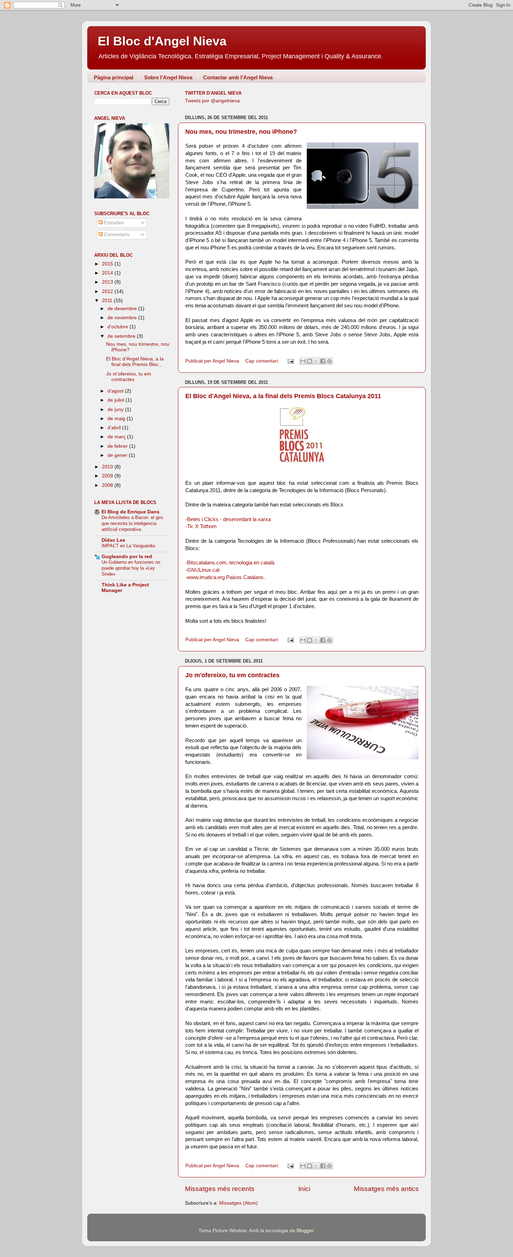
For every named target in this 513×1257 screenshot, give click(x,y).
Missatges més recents (219, 1188)
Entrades (113, 222)
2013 (108, 282)
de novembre (122, 317)
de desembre (122, 308)
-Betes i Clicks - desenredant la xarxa (228, 519)
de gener (118, 455)
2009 (108, 475)
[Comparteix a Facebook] (322, 361)
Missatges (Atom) (238, 1203)
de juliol (116, 400)
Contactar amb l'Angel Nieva (238, 77)
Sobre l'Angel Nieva (168, 77)
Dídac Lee (113, 540)
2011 (108, 300)
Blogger (305, 1230)
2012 (108, 291)
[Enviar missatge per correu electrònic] (290, 361)
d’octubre (118, 326)
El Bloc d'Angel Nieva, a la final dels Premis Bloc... (135, 361)
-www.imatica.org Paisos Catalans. (225, 577)
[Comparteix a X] (316, 361)
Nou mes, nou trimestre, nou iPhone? (241, 131)
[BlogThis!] (309, 361)
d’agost (116, 391)
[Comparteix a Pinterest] (329, 361)
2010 (108, 466)
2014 (108, 273)
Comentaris (116, 234)
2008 (108, 485)
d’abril (114, 427)
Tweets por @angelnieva (212, 100)
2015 (108, 263)
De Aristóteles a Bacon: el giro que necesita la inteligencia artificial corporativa (132, 523)
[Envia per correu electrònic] (302, 361)
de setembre (122, 336)
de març (117, 436)
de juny (116, 409)
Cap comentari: (263, 361)
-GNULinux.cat (202, 570)
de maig (117, 418)
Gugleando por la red (127, 556)
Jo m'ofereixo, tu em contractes (232, 675)
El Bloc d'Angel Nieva (162, 41)
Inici (304, 1188)
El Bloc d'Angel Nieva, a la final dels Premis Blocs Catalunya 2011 (283, 396)
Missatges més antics (386, 1188)
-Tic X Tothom (201, 526)
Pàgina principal (113, 77)
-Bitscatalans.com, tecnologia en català (229, 562)
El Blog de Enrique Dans (130, 511)
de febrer (118, 446)
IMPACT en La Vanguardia (128, 545)
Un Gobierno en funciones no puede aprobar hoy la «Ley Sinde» (131, 568)
